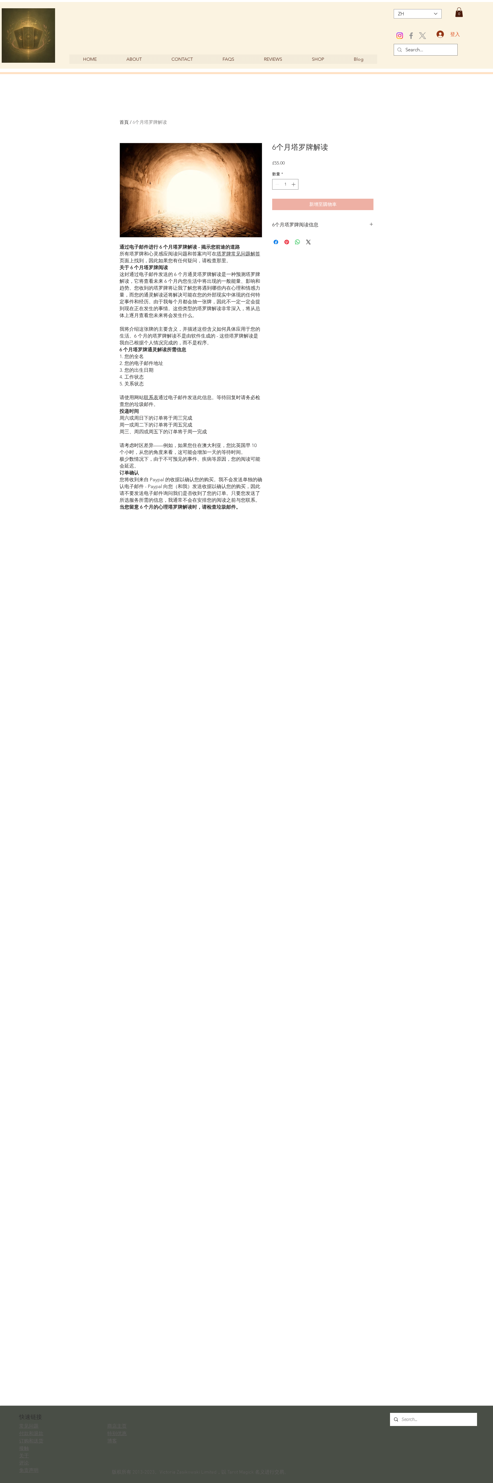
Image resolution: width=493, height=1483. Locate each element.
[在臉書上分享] (275, 242)
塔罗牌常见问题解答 (238, 254)
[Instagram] (399, 35)
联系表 (151, 397)
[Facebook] (411, 35)
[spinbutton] (285, 184)
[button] (459, 12)
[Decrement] (276, 184)
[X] (422, 35)
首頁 (124, 122)
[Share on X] (308, 242)
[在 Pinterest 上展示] (286, 242)
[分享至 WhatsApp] (297, 242)
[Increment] (294, 184)
